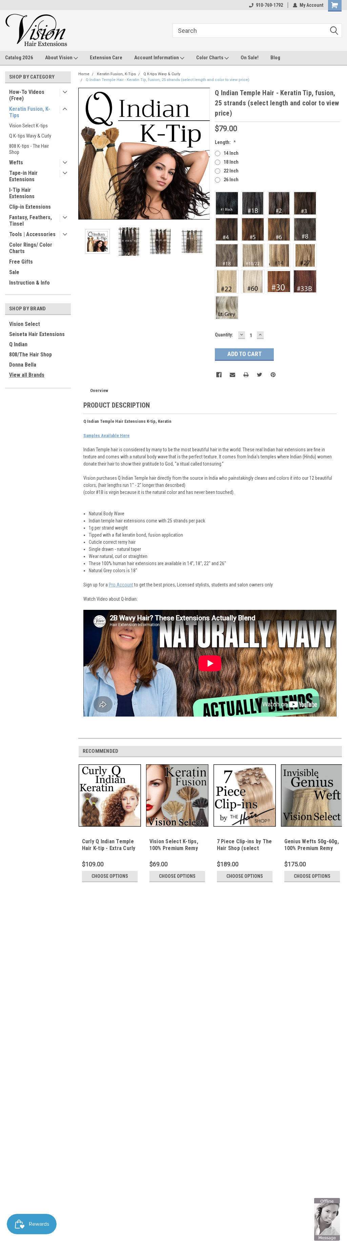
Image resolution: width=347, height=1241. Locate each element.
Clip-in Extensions (30, 207)
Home (83, 74)
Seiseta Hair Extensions (37, 334)
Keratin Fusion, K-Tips (29, 112)
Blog (275, 58)
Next (203, 153)
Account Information (157, 58)
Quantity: (224, 334)
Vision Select (24, 324)
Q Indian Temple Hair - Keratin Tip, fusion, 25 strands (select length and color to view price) (167, 80)
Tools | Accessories (32, 234)
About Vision (59, 58)
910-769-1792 (269, 5)
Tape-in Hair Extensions (23, 176)
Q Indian (18, 344)
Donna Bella (22, 364)
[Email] (232, 374)
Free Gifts (21, 261)
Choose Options (109, 876)
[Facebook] (219, 374)
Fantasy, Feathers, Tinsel (30, 220)
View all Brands (26, 375)
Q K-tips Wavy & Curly (30, 136)
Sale (14, 272)
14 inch (231, 153)
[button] (327, 1219)
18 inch (231, 162)
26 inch (231, 179)
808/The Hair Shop (30, 354)
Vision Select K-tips (28, 126)
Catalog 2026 (19, 58)
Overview (99, 390)
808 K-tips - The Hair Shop (29, 149)
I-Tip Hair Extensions (22, 193)
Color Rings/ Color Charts (30, 248)
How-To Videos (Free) (26, 95)
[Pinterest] (273, 374)
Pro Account (121, 584)
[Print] (246, 374)
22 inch (231, 170)
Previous (85, 153)
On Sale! (250, 58)
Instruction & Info (29, 283)
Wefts (16, 162)
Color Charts (210, 58)
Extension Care (106, 58)
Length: (225, 142)
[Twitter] (259, 374)
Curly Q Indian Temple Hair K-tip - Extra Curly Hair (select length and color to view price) (110, 851)
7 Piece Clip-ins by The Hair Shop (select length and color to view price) (244, 851)
